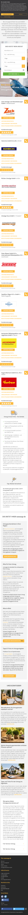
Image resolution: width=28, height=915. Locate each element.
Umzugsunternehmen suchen (6, 867)
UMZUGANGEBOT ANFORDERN (9, 123)
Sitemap (2, 903)
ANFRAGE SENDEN (8, 118)
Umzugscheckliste (4, 876)
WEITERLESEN (10, 724)
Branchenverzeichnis (9, 529)
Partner (2, 864)
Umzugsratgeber (8, 654)
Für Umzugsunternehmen (6, 879)
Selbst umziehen (4, 866)
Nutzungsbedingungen (5, 888)
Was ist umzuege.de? (5, 862)
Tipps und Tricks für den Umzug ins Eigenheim (11, 782)
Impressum (3, 885)
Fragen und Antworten (5, 873)
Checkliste (5, 622)
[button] (6, 909)
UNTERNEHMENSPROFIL (7, 121)
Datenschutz (3, 887)
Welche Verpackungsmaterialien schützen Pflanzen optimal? (14, 746)
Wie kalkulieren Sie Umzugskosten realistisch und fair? (11, 708)
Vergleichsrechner (7, 576)
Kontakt (2, 878)
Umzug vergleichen (19, 912)
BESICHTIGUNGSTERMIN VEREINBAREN (11, 126)
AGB (2, 890)
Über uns (2, 861)
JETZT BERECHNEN (14, 74)
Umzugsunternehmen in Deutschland (8, 912)
